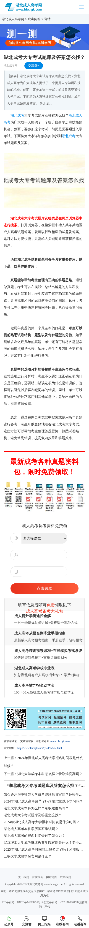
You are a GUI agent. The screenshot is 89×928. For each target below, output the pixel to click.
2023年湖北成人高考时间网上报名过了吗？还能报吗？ (45, 849)
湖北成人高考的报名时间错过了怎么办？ (34, 836)
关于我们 (23, 877)
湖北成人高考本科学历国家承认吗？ (31, 829)
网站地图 (51, 877)
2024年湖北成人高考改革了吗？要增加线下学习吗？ (43, 801)
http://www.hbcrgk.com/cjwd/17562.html (39, 748)
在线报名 (37, 877)
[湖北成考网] (24, 6)
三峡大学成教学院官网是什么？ (28, 856)
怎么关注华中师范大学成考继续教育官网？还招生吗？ (45, 794)
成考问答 (34, 19)
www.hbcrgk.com (60, 741)
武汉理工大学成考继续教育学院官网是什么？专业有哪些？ (45, 842)
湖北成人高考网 (13, 19)
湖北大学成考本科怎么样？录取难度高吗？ (49, 774)
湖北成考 (17, 115)
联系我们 (65, 877)
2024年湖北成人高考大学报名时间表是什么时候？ (41, 822)
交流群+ (33, 65)
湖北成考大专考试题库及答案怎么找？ (33, 815)
